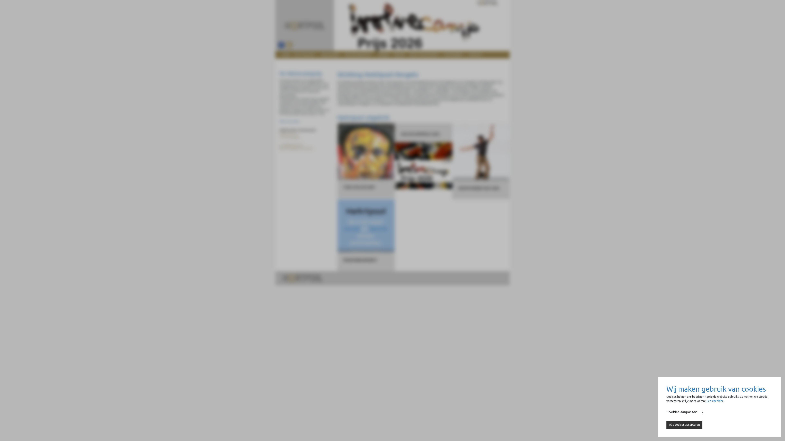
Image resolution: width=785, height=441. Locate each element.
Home (285, 54)
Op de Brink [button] (453, 54)
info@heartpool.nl (292, 145)
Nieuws (399, 54)
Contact (475, 54)
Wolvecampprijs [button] (358, 54)
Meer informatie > (290, 121)
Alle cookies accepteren (684, 424)
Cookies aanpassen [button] (681, 412)
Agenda (384, 54)
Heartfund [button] (330, 54)
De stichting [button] (304, 54)
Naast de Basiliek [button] (423, 54)
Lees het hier (715, 401)
